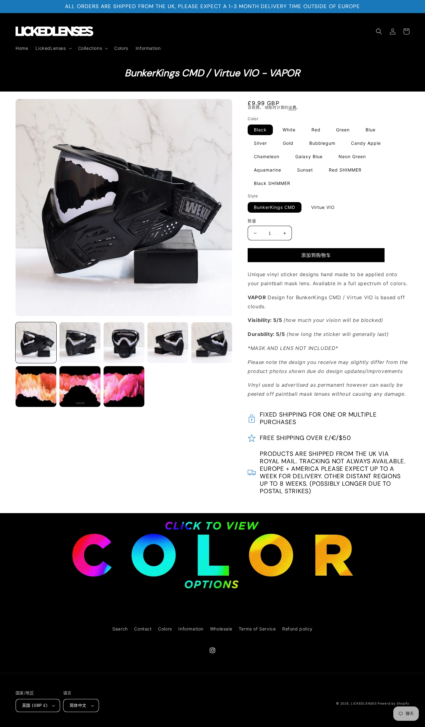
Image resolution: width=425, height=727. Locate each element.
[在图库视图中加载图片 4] (167, 342)
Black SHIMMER (272, 183)
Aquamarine (267, 169)
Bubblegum (322, 143)
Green (343, 129)
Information (190, 628)
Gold (288, 143)
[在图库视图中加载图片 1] (36, 342)
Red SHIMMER (345, 169)
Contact (143, 628)
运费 (292, 107)
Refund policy (297, 628)
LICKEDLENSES (363, 703)
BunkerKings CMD (274, 207)
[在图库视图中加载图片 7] (79, 386)
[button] (53, 48)
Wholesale (221, 628)
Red (315, 129)
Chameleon (266, 156)
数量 (252, 220)
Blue (371, 129)
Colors (165, 628)
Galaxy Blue (309, 156)
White (289, 129)
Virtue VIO (323, 207)
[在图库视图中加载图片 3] (124, 342)
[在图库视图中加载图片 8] (124, 386)
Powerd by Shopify (393, 703)
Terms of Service (257, 628)
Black (260, 129)
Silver (260, 143)
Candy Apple (366, 143)
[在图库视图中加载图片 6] (36, 386)
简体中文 (78, 705)
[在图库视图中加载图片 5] (211, 342)
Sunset (305, 169)
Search (120, 628)
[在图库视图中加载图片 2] (79, 342)
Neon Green (352, 156)
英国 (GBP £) (35, 705)
